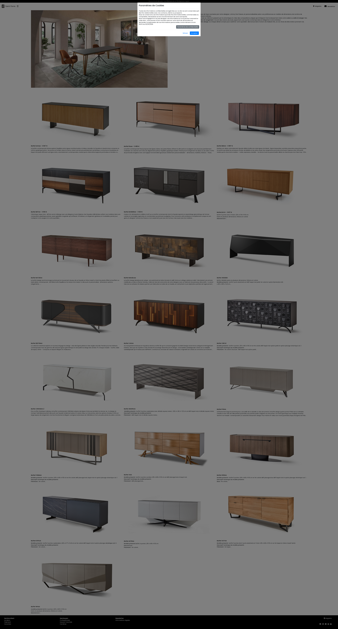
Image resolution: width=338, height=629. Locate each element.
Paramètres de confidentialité (187, 27)
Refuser (185, 33)
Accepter (194, 33)
